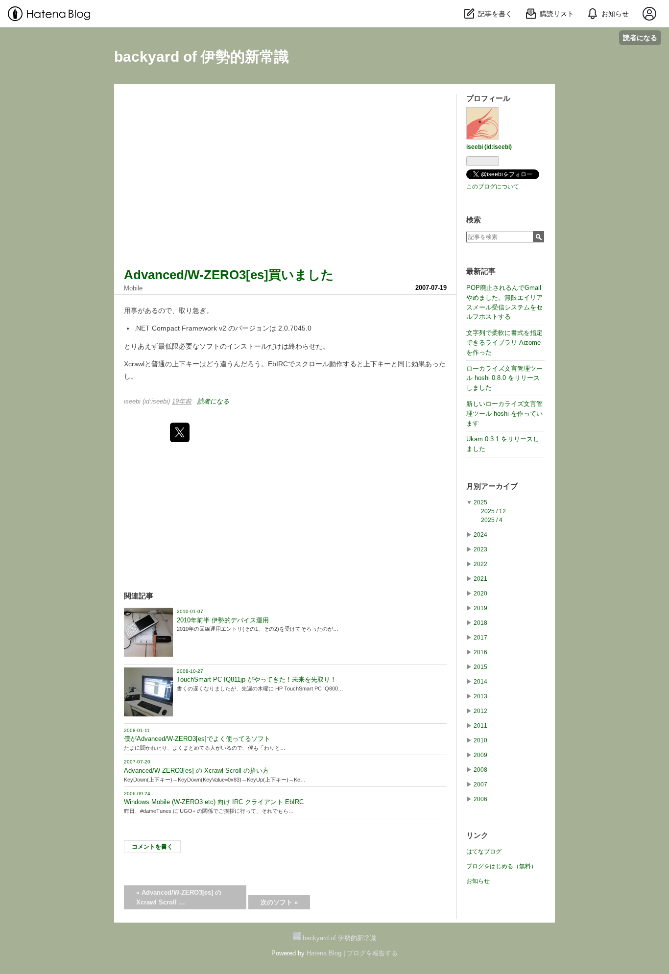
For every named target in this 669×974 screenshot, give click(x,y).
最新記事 (481, 271)
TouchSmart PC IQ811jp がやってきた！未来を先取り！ (256, 679)
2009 (480, 755)
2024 (480, 534)
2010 (480, 740)
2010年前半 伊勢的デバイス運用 (223, 620)
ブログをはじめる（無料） (501, 866)
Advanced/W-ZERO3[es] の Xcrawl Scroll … (178, 897)
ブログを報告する (372, 953)
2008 (480, 769)
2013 (480, 696)
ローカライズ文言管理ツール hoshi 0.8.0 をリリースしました (504, 378)
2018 (480, 622)
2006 (480, 799)
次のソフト (279, 902)
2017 (480, 637)
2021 (480, 578)
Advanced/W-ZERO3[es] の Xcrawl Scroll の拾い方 (196, 770)
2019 (480, 608)
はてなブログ (484, 851)
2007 (480, 784)
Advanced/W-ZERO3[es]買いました (229, 274)
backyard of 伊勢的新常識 (201, 56)
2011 (480, 725)
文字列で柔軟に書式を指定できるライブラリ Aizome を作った (504, 342)
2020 (480, 593)
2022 (480, 564)
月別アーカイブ (492, 486)
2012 (480, 711)
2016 (480, 652)
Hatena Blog (324, 953)
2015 (480, 667)
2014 (480, 681)
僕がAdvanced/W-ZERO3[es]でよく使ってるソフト (197, 738)
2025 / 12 (493, 511)
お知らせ (478, 881)
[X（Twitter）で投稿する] (180, 432)
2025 (480, 502)
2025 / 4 (491, 520)
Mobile (133, 288)
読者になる (640, 37)
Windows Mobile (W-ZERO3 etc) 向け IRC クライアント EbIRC (214, 802)
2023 (480, 549)
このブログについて (492, 186)
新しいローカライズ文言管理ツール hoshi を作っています (504, 413)
